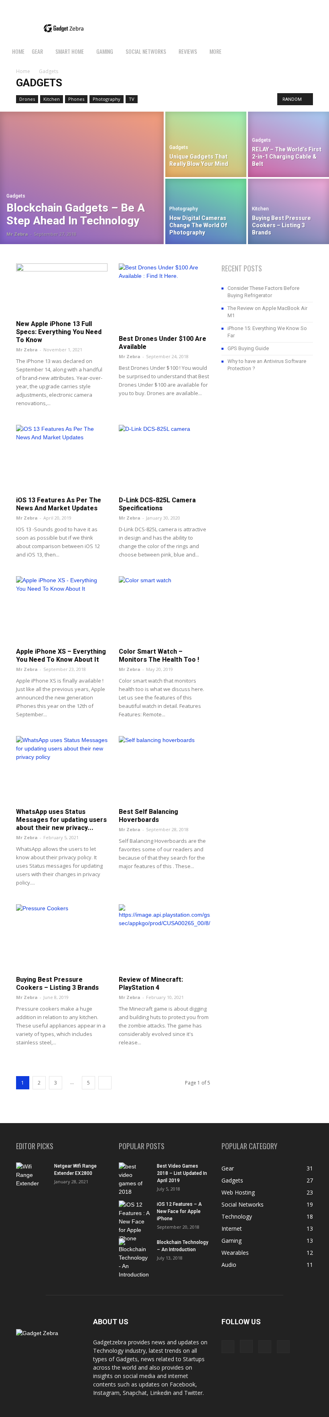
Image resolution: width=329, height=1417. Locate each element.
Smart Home (69, 51)
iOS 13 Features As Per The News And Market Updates (58, 504)
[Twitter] (315, 6)
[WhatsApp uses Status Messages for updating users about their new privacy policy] (62, 769)
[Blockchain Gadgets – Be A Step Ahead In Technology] (82, 178)
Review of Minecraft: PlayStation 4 (151, 983)
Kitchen (51, 99)
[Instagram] (288, 6)
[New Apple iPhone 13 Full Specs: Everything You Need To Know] (62, 289)
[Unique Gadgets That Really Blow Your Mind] (205, 144)
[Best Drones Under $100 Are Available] (164, 296)
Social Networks (146, 51)
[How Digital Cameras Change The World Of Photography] (205, 212)
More (215, 51)
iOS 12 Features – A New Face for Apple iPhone (179, 1211)
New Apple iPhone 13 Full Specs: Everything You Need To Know (59, 332)
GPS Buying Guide (248, 348)
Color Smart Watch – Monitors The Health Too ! (159, 655)
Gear (37, 51)
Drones (27, 99)
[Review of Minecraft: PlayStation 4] (164, 937)
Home (18, 51)
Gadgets (15, 196)
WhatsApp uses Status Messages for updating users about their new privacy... (61, 820)
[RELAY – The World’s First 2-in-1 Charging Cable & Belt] (288, 144)
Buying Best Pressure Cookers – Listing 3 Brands (57, 983)
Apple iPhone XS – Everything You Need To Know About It (61, 655)
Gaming (104, 51)
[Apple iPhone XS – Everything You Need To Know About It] (62, 609)
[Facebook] (275, 6)
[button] (319, 51)
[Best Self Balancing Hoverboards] (164, 769)
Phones (76, 99)
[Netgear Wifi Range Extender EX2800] (32, 1175)
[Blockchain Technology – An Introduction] (135, 1259)
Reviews (188, 51)
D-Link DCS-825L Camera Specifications (157, 504)
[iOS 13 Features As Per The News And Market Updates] (62, 458)
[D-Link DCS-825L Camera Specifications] (164, 458)
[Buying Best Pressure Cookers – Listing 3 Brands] (288, 212)
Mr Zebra (17, 234)
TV (131, 99)
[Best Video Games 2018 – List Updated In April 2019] (135, 1179)
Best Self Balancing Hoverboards (148, 816)
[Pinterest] (302, 6)
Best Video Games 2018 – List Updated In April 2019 (182, 1173)
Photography (106, 99)
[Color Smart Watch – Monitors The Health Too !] (164, 609)
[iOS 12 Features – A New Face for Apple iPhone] (135, 1222)
